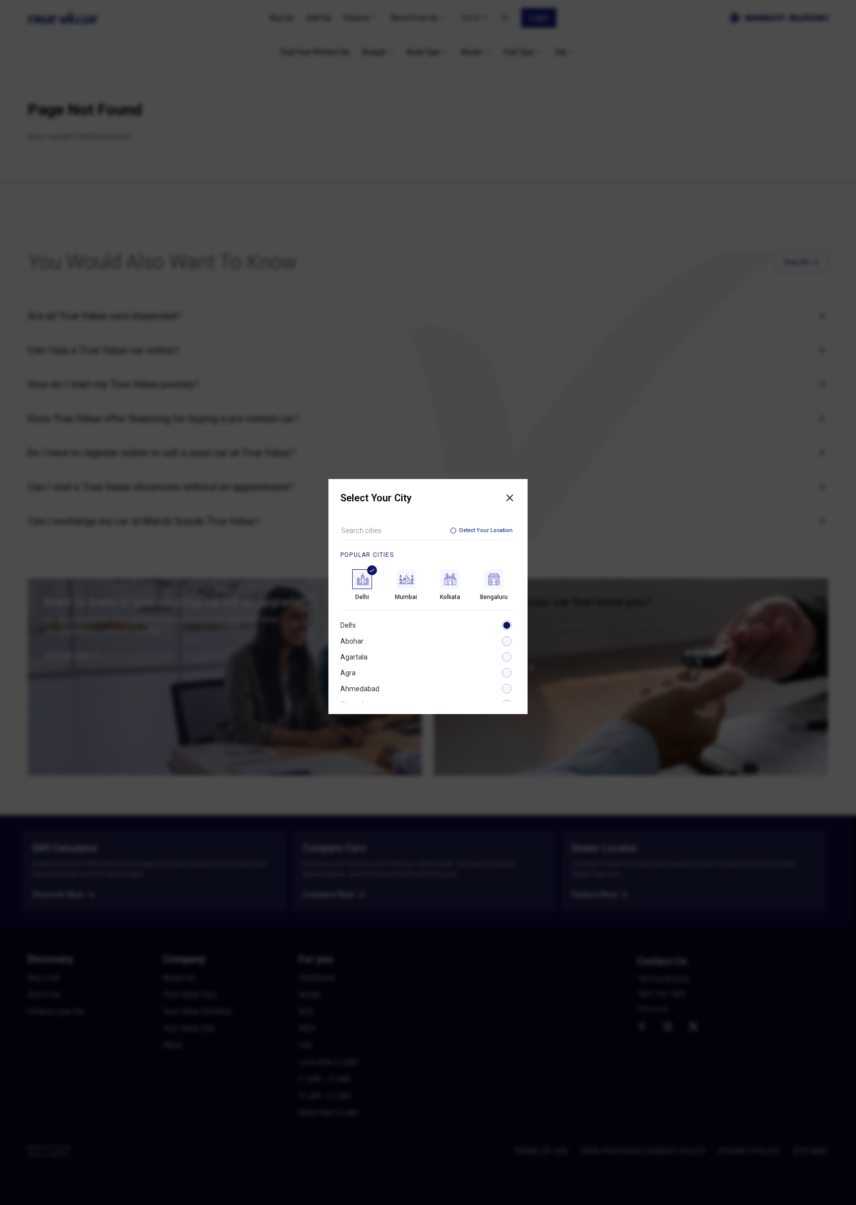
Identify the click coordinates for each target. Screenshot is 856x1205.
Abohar (352, 641)
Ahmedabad (359, 689)
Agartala (354, 657)
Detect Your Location (486, 530)
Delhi (348, 625)
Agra (348, 673)
